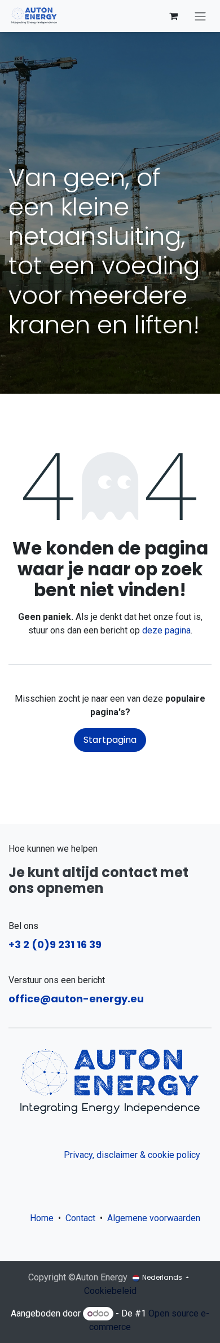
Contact (80, 1218)
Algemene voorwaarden (156, 1218)
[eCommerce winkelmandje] (173, 16)
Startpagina (110, 739)
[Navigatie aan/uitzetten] (200, 16)
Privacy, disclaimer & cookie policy (132, 1155)
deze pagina (166, 630)
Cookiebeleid (110, 1290)
